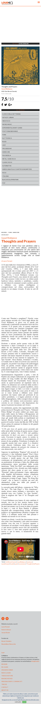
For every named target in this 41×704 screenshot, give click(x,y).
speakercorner (7, 670)
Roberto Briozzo (6, 629)
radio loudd (6, 673)
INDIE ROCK (6, 121)
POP (3, 183)
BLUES (4, 141)
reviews (4, 664)
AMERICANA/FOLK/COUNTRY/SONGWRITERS (17, 169)
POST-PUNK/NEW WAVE (10, 131)
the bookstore (7, 675)
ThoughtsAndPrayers (33, 564)
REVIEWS (4, 232)
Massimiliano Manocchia (8, 644)
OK (24, 702)
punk (16, 564)
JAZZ (4, 145)
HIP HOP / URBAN (8, 117)
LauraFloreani (5, 564)
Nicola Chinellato (6, 641)
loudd (12, 564)
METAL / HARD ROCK (9, 159)
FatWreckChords (11, 562)
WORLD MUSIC (7, 124)
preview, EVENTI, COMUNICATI (11, 681)
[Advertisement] (20, 26)
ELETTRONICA (7, 138)
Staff (2, 652)
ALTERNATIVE (6, 166)
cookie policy (18, 702)
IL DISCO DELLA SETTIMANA (11, 114)
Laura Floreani (7, 261)
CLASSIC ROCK (7, 162)
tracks (4, 684)
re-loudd (4, 667)
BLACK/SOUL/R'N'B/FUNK (10, 179)
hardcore (29, 562)
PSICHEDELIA (6, 155)
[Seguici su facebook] (2, 618)
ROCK (4, 172)
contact (4, 687)
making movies (6, 678)
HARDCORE (6, 152)
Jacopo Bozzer (5, 632)
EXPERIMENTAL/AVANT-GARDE (12, 128)
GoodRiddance (21, 562)
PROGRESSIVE (7, 148)
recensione (22, 564)
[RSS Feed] (7, 618)
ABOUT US (4, 690)
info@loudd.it (35, 661)
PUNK (4, 134)
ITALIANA (5, 176)
